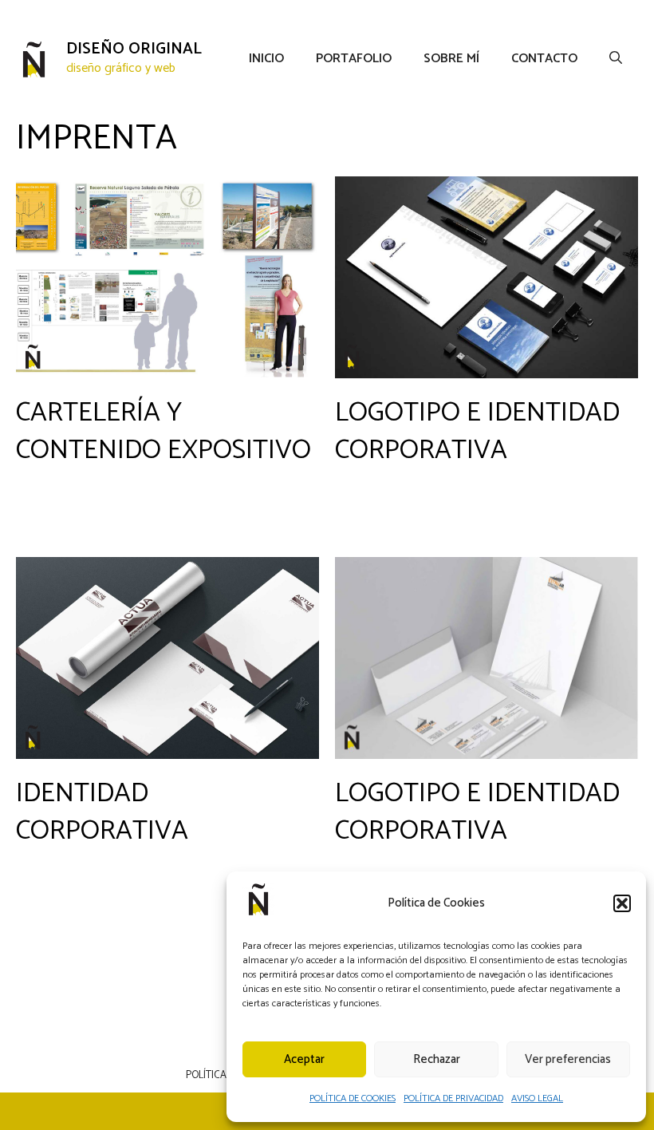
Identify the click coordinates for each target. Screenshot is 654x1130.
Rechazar (436, 1059)
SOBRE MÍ (451, 59)
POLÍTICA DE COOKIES (352, 1098)
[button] (622, 903)
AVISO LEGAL (537, 1098)
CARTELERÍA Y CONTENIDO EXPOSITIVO (163, 432)
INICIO (266, 59)
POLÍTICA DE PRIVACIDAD (453, 1098)
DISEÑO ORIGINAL (134, 49)
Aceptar (304, 1059)
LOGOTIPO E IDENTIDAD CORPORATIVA (477, 432)
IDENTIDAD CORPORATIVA (102, 813)
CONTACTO (544, 59)
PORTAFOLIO (354, 59)
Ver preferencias (568, 1059)
